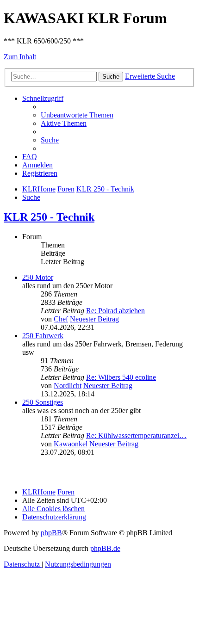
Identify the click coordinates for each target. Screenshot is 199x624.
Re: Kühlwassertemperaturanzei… (136, 435)
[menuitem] (77, 115)
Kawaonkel (70, 444)
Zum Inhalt (20, 57)
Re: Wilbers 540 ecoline (121, 377)
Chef (61, 319)
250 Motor (37, 277)
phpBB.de (105, 548)
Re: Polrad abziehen (115, 311)
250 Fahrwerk (42, 336)
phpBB (51, 533)
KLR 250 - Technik (49, 217)
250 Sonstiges (42, 402)
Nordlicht (67, 385)
